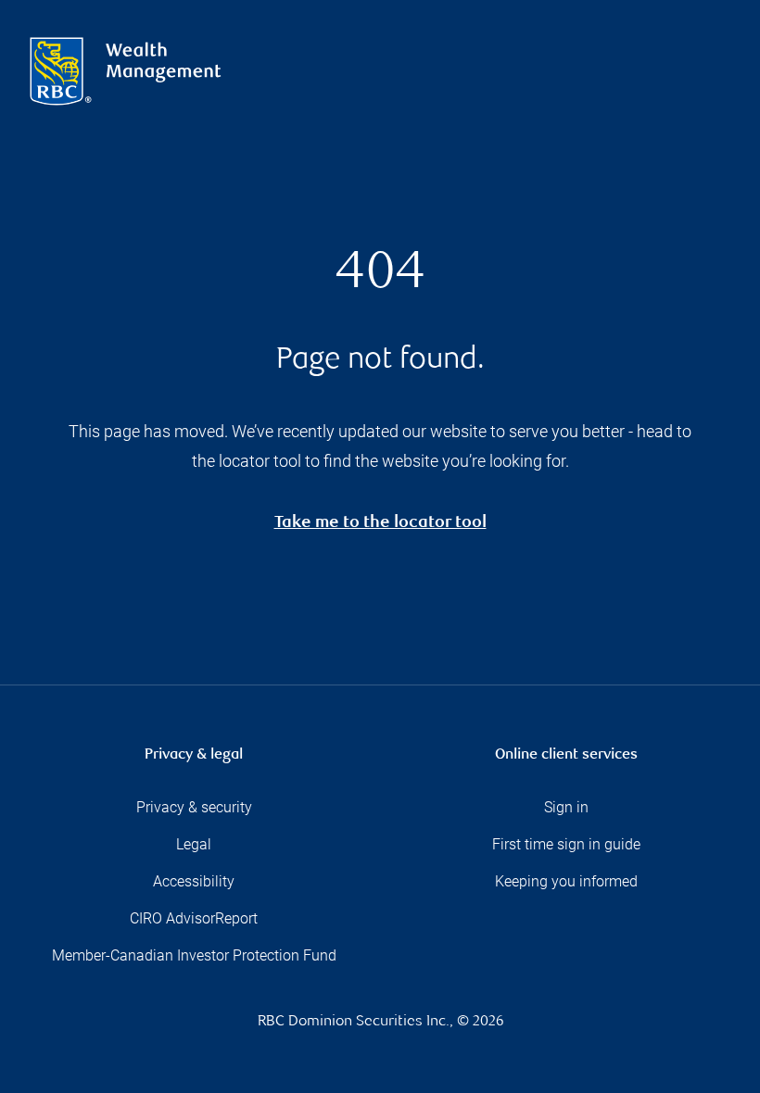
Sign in (566, 807)
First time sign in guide (566, 844)
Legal (193, 844)
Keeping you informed (566, 881)
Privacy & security (194, 807)
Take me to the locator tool (380, 524)
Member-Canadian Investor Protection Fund (194, 955)
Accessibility (193, 881)
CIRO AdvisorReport (194, 918)
